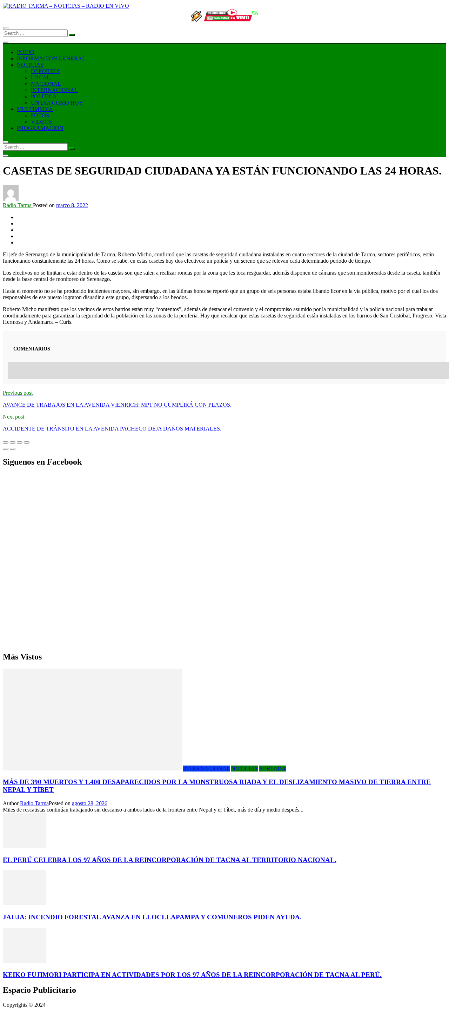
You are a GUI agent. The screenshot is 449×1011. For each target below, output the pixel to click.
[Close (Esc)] (5, 442)
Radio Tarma (18, 205)
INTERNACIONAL (54, 90)
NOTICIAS (30, 65)
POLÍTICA (44, 96)
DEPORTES (45, 71)
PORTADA (272, 769)
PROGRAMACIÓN (40, 128)
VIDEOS (41, 122)
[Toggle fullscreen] (19, 442)
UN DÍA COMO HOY (57, 103)
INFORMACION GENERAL (51, 58)
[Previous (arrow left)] (5, 449)
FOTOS (40, 115)
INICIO (25, 52)
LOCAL (40, 77)
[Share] (12, 442)
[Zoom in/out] (26, 442)
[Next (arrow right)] (12, 449)
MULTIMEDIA (35, 109)
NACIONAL (46, 84)
